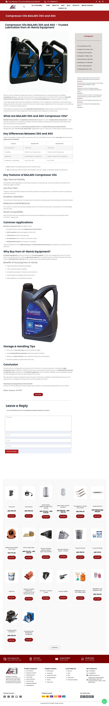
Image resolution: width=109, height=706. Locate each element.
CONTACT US (62, 8)
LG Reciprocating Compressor (11, 631)
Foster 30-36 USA (80, 548)
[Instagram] (102, 2)
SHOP (63, 5)
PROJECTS (76, 5)
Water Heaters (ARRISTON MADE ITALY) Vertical (45, 506)
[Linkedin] (90, 696)
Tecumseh (12, 507)
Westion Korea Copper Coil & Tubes (11, 548)
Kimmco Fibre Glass (28, 547)
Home (4, 467)
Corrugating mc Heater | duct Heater (80, 507)
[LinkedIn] (99, 2)
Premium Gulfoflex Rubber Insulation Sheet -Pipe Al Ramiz (46, 550)
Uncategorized (11, 467)
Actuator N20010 (63, 591)
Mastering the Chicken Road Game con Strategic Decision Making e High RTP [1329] (90, 83)
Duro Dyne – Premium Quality (46, 591)
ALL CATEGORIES (37, 5)
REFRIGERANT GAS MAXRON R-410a (97, 589)
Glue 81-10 (11, 591)
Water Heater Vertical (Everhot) (63, 506)
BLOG (68, 5)
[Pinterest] (87, 696)
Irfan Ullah (66, 703)
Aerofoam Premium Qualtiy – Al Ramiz (63, 550)
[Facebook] (96, 2)
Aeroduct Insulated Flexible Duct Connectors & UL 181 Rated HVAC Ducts (28, 591)
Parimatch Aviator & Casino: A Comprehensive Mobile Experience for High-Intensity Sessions (89, 95)
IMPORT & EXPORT (87, 5)
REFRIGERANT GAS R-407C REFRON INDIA (80, 591)
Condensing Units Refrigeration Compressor (29, 632)
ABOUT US (55, 5)
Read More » (80, 81)
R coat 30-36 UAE (97, 548)
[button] (54, 647)
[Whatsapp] (92, 696)
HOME (48, 5)
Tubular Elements (97, 506)
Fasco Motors (28, 507)
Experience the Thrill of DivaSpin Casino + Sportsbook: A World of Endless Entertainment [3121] (89, 90)
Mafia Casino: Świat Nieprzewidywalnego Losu (89, 100)
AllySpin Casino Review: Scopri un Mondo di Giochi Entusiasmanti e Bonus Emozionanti (88, 78)
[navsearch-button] (24, 7)
